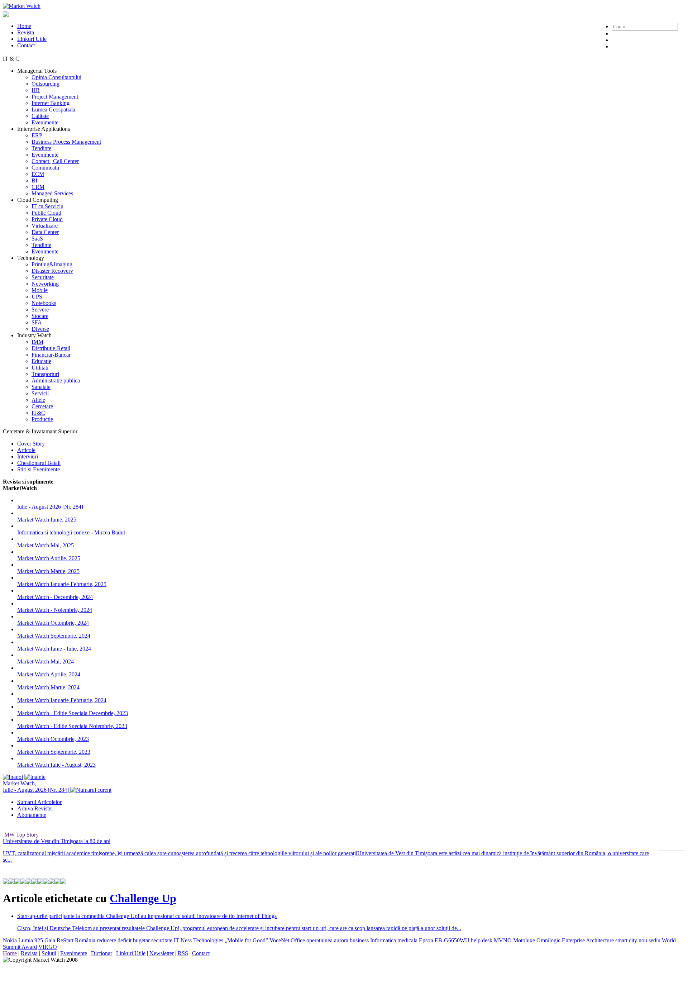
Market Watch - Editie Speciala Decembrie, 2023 (72, 713)
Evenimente (45, 122)
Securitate (43, 277)
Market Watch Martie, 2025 (48, 571)
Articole (26, 450)
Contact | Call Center (55, 161)
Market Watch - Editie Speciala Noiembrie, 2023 (72, 726)
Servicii (40, 393)
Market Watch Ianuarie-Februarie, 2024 (61, 700)
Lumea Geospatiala (53, 109)
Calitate (40, 116)
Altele (38, 400)
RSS (183, 953)
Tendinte (41, 148)
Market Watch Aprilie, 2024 (48, 674)
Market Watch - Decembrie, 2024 (55, 597)
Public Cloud (46, 213)
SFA (37, 322)
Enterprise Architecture (588, 940)
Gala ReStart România (69, 940)
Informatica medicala (393, 940)
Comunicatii (45, 168)
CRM (38, 187)
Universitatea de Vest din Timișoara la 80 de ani (56, 841)
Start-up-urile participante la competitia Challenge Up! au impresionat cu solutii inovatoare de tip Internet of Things (147, 916)
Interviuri (27, 456)
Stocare (40, 316)
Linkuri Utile (32, 39)
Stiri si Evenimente (38, 469)
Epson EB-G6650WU (444, 940)
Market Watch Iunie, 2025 (46, 520)
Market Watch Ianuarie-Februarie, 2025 (61, 584)
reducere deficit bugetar (123, 940)
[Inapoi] (13, 777)
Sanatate (41, 387)
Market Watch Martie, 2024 (48, 687)
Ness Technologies (202, 940)
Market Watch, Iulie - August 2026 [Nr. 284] (36, 786)
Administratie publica (56, 380)
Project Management (55, 97)
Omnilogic (548, 940)
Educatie (41, 361)
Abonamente (31, 815)
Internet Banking (51, 103)
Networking (45, 284)
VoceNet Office (287, 940)
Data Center (45, 232)
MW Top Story (21, 835)
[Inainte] (35, 777)
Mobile (40, 290)
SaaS (37, 238)
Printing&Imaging (52, 264)
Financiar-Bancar (51, 355)
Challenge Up (143, 898)
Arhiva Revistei (35, 808)
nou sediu (649, 940)
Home (24, 26)
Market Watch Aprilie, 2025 (48, 558)
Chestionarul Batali (39, 463)
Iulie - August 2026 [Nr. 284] (50, 507)
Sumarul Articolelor (39, 802)
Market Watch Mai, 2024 (45, 661)
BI (34, 180)
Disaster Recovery (52, 271)
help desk (481, 940)
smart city (626, 940)
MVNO (503, 940)
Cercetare (42, 406)
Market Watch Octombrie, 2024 (53, 623)
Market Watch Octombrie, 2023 (53, 739)
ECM (38, 174)
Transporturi (45, 374)
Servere (40, 309)
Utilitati (40, 368)
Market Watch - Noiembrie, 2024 (54, 610)
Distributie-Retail (51, 348)
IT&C (38, 413)
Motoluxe (524, 940)
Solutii (49, 953)
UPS (37, 297)
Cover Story (31, 444)
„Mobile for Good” (246, 940)
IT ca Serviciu (47, 206)
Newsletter (161, 953)
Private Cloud (47, 219)
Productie (42, 419)
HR (36, 90)
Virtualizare (45, 226)
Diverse (40, 329)
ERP (37, 135)
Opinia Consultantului (56, 77)
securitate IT (165, 940)
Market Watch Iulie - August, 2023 (56, 765)
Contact (26, 45)
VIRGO (47, 947)
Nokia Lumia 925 (23, 940)
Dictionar (101, 953)
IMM (37, 342)
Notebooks (44, 303)
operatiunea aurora (327, 940)
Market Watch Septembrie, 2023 (53, 752)
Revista (25, 32)
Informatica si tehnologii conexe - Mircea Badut (71, 532)
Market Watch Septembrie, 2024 (53, 636)
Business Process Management (66, 142)
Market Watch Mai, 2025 (45, 545)
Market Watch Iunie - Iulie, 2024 (54, 649)
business (359, 940)
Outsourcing (45, 84)
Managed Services (52, 193)
